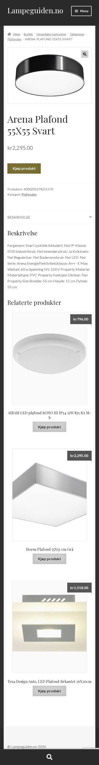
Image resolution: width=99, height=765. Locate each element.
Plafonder (14, 39)
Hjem (16, 34)
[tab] (49, 217)
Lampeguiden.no (35, 10)
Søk (49, 757)
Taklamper (77, 34)
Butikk (28, 34)
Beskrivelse (18, 217)
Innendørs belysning (51, 34)
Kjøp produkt (24, 168)
